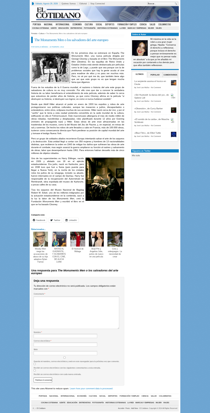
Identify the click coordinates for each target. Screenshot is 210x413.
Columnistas (164, 24)
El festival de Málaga (77, 250)
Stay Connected (97, 3)
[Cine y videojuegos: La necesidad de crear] (114, 239)
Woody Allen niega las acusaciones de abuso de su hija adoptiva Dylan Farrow (40, 255)
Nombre (38, 332)
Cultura (89, 24)
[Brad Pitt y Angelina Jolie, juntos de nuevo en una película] (96, 239)
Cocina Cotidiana (40, 28)
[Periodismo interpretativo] (105, 13)
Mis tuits (136, 155)
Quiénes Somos (68, 3)
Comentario (39, 294)
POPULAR (155, 75)
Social (99, 24)
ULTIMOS (140, 74)
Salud (152, 24)
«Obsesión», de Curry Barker (148, 108)
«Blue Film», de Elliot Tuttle (147, 133)
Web (36, 349)
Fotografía (89, 28)
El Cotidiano (40, 408)
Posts (127, 408)
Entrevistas (76, 28)
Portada (37, 24)
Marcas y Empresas (137, 28)
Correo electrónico (42, 341)
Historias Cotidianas (107, 28)
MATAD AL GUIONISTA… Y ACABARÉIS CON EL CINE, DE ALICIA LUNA (59, 255)
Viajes (159, 28)
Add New (134, 408)
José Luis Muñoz (143, 87)
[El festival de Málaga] (77, 239)
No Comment (156, 87)
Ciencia (143, 24)
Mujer (151, 28)
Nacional (48, 24)
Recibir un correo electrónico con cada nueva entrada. (57, 374)
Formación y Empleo (127, 24)
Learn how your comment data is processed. (91, 388)
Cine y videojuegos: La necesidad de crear (115, 253)
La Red (122, 28)
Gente (54, 28)
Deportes (109, 24)
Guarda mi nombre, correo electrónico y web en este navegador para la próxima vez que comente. (76, 361)
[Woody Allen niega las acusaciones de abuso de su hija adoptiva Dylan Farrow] (40, 239)
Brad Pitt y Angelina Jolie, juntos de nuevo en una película (96, 253)
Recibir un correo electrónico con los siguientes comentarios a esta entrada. (67, 368)
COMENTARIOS (170, 75)
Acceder (121, 408)
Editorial (83, 3)
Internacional (62, 24)
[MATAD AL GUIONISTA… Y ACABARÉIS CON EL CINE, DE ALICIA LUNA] (59, 239)
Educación (63, 28)
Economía (77, 24)
